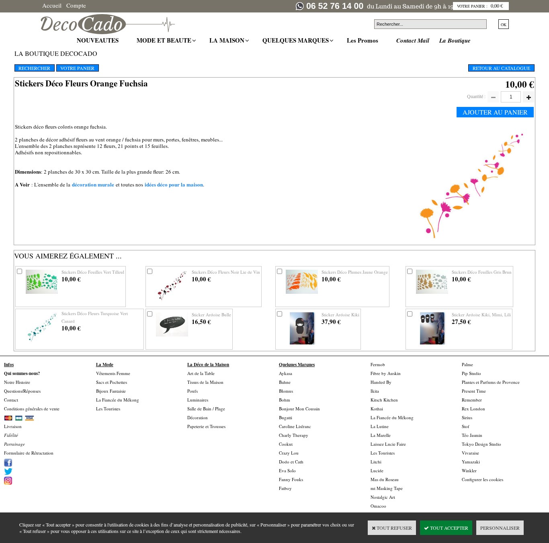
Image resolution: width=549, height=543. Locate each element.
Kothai (377, 409)
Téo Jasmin (472, 435)
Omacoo (378, 506)
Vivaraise (470, 453)
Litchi (376, 462)
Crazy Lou (289, 453)
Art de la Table (201, 373)
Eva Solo (287, 470)
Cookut (286, 444)
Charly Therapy (293, 435)
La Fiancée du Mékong (117, 400)
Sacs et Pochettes (111, 382)
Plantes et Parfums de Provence (491, 382)
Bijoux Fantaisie (111, 391)
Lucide (377, 470)
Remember (472, 400)
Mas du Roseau (385, 479)
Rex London (473, 409)
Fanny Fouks (291, 479)
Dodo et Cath (291, 462)
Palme (467, 364)
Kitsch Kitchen (384, 400)
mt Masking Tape (387, 488)
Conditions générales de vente (31, 409)
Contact (11, 400)
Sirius (467, 417)
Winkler (469, 470)
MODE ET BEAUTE (165, 40)
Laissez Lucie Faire (388, 444)
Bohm (284, 400)
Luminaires (197, 400)
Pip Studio (471, 373)
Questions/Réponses (22, 391)
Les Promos (363, 40)
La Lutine (380, 426)
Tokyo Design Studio (481, 444)
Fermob (378, 364)
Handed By (381, 382)
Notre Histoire (17, 382)
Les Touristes (108, 409)
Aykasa (285, 373)
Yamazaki (471, 462)
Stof (465, 426)
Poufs (192, 391)
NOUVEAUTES (99, 40)
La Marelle (381, 435)
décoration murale (93, 184)
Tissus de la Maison (205, 382)
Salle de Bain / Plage (206, 409)
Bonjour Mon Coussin (299, 409)
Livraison (13, 426)
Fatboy (285, 488)
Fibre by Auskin (386, 373)
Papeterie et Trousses (206, 426)
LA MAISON (227, 40)
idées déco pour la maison (174, 184)
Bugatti (285, 417)
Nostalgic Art (383, 497)
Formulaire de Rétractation (28, 453)
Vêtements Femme (113, 373)
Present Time (474, 391)
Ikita (375, 391)
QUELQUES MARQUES (296, 40)
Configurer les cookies (482, 479)
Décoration (197, 417)
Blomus (286, 391)
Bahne (285, 382)
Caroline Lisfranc (295, 426)
